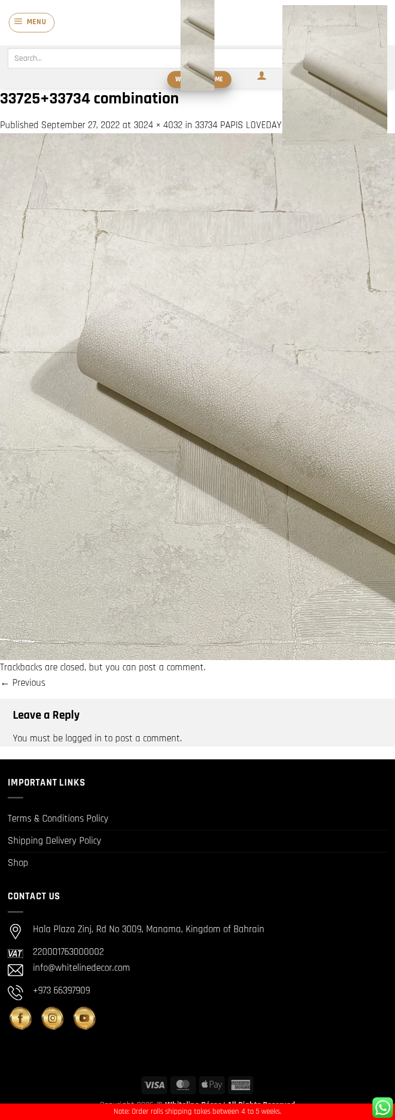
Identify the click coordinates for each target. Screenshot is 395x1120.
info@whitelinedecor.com (81, 968)
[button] (32, 22)
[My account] (262, 75)
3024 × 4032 (158, 125)
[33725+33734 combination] (197, 396)
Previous (22, 683)
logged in (83, 738)
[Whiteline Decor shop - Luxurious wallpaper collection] (197, 45)
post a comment (171, 667)
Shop (18, 863)
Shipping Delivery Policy (54, 840)
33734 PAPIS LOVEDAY (238, 125)
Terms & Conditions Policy (58, 818)
